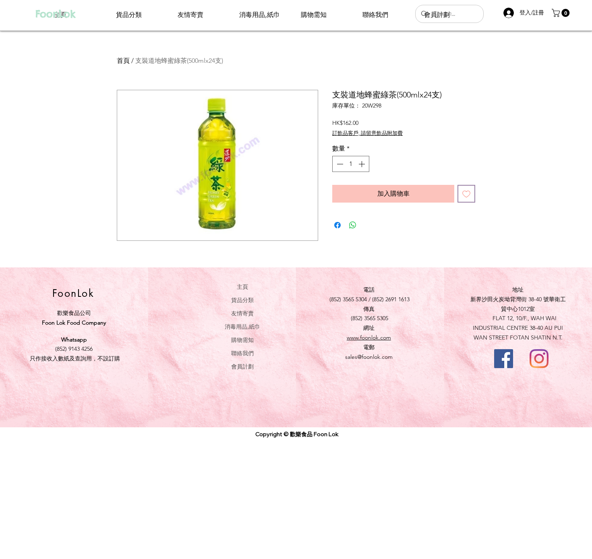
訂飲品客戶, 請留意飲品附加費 (367, 133)
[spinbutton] (351, 164)
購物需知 (242, 340)
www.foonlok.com (369, 337)
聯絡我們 (242, 353)
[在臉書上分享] (337, 225)
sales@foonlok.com (369, 356)
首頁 (123, 60)
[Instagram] (539, 358)
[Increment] (362, 164)
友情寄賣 (242, 313)
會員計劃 (242, 366)
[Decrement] (339, 164)
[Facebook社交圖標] (503, 358)
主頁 (242, 286)
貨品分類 (242, 300)
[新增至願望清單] (466, 194)
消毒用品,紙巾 (242, 326)
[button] (561, 13)
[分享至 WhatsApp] (353, 225)
